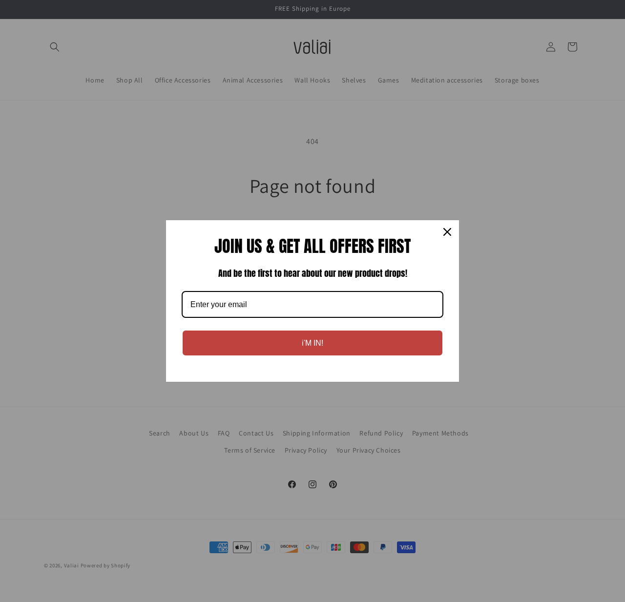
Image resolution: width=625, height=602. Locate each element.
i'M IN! (312, 343)
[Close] (447, 232)
